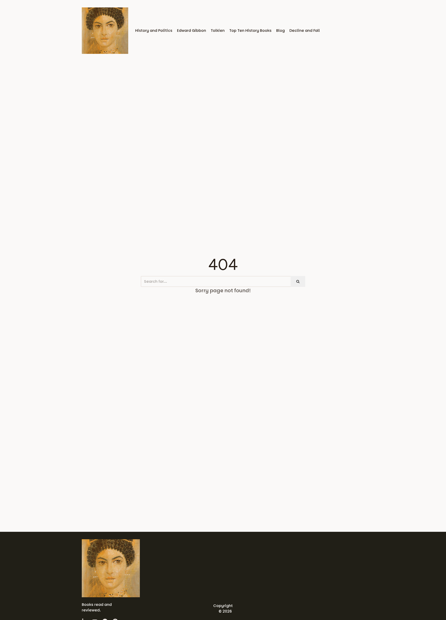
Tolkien (218, 30)
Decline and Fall (304, 30)
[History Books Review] (105, 30)
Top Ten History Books (250, 30)
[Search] (298, 281)
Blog (280, 30)
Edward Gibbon (191, 30)
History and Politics (153, 30)
